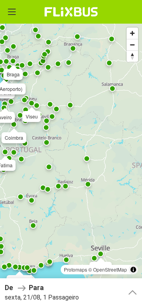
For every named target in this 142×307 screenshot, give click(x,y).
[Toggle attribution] (133, 269)
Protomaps (75, 269)
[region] (71, 153)
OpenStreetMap (110, 269)
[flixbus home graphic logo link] (71, 12)
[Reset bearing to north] (132, 56)
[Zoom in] (132, 33)
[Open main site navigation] (12, 12)
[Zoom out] (132, 44)
